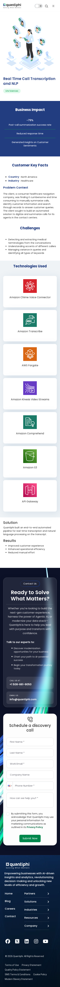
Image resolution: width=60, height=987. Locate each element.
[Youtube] (45, 940)
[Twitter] (17, 940)
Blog (8, 901)
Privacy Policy (35, 827)
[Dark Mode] (39, 6)
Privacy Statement (31, 965)
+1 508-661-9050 (21, 684)
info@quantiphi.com (23, 699)
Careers (10, 909)
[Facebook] (8, 940)
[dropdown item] (12, 6)
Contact (10, 916)
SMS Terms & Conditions (17, 974)
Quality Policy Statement (18, 969)
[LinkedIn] (27, 940)
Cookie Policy (40, 974)
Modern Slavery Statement (19, 979)
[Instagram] (36, 940)
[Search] (46, 6)
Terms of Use (12, 965)
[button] (10, 786)
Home (8, 893)
